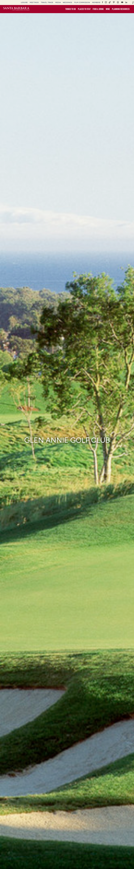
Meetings (34, 2)
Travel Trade (47, 2)
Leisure (24, 2)
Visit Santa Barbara (16, 9)
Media (58, 2)
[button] (70, 9)
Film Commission (82, 2)
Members (96, 2)
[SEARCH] (133, 2)
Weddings (67, 2)
